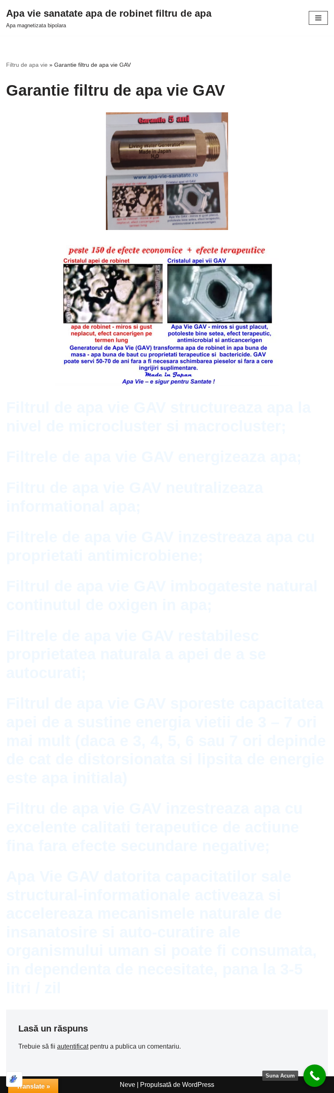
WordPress (198, 1084)
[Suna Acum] (314, 1076)
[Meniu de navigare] (318, 18)
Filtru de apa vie (27, 64)
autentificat (72, 1046)
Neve (127, 1084)
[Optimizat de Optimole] (14, 1079)
